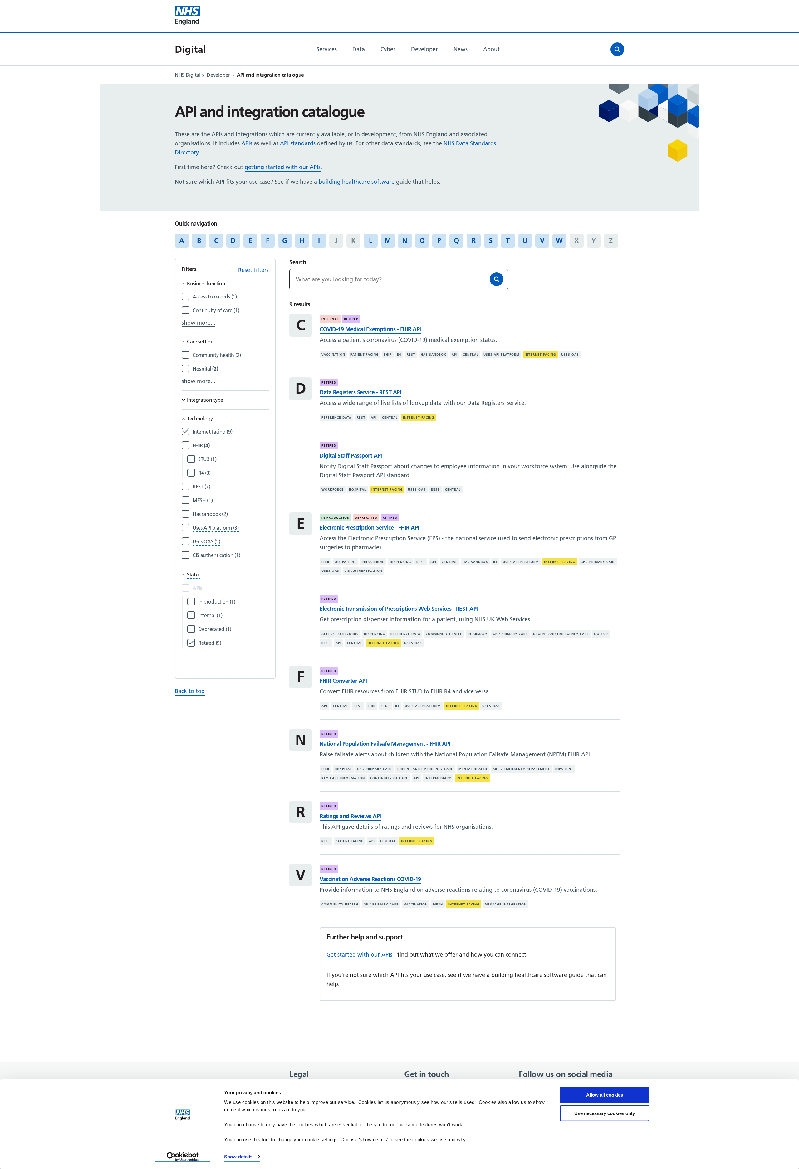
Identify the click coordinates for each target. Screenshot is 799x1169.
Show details (238, 1156)
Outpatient (345, 562)
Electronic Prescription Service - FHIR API (369, 527)
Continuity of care (389, 778)
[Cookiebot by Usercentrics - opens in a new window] (182, 1157)
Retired (351, 319)
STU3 (385, 706)
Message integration (506, 904)
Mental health (472, 769)
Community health (444, 634)
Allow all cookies (604, 1095)
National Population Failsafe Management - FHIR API (385, 743)
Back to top (190, 691)
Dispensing (400, 562)
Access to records (340, 634)
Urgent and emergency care (561, 634)
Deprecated (366, 518)
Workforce (332, 489)
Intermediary (438, 778)
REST (411, 354)
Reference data (336, 417)
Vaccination (333, 354)
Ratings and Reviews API (350, 816)
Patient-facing (364, 354)
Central (470, 354)
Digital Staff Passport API (351, 455)
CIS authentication (363, 571)
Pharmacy (478, 634)
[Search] (496, 279)
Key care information (343, 778)
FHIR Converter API (343, 680)
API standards (298, 143)
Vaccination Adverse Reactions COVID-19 (370, 879)
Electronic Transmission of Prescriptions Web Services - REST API (399, 608)
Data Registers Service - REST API (360, 392)
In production (335, 518)
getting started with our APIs (283, 167)
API (455, 354)
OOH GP (601, 634)
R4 (399, 354)
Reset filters (253, 270)
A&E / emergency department (521, 769)
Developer (218, 75)
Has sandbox (433, 354)
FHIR (388, 354)
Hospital (357, 489)
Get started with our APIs (359, 954)
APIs (246, 143)
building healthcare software (357, 181)
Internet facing (540, 354)
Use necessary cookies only (604, 1113)
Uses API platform (501, 354)
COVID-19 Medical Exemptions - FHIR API (370, 329)
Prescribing (373, 562)
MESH (438, 904)
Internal (330, 319)
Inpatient (564, 769)
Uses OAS (570, 354)
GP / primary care (598, 562)
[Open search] (617, 49)
